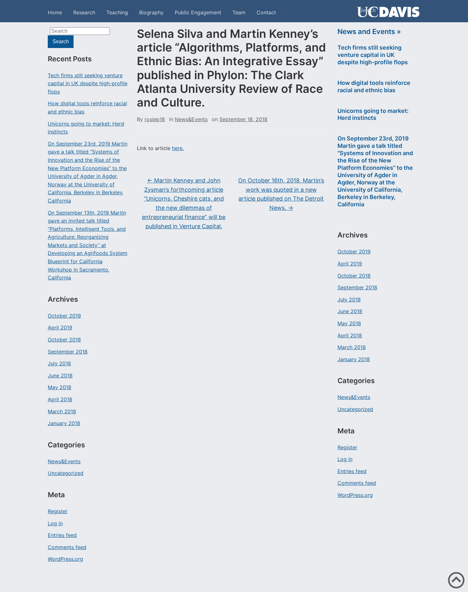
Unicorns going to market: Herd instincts (86, 127)
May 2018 (59, 387)
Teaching (117, 12)
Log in (55, 523)
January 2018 (64, 423)
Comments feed (67, 547)
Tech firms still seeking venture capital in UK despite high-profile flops (87, 83)
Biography (151, 12)
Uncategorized (65, 473)
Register (57, 511)
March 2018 (62, 411)
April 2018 (60, 399)
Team (238, 12)
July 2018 (59, 363)
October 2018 (64, 339)
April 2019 (60, 327)
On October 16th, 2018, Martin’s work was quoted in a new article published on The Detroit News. (281, 194)
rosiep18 (155, 119)
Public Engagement (198, 12)
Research (84, 12)
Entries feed (62, 535)
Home (55, 12)
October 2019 (64, 316)
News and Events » (369, 31)
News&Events (64, 461)
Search (412, 21)
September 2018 (68, 351)
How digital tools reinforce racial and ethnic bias (87, 107)
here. (178, 148)
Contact (266, 12)
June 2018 (60, 375)
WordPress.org (65, 559)
